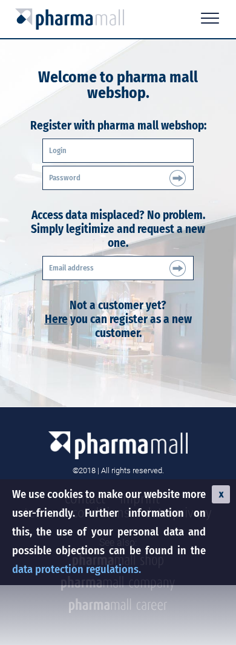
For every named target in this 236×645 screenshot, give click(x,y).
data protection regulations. (76, 569)
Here (56, 319)
